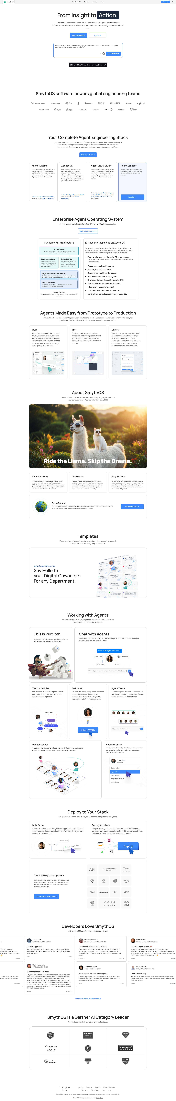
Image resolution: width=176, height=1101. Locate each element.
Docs (101, 2)
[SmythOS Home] (9, 2)
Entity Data (99, 1098)
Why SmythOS (76, 2)
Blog (109, 1090)
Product (86, 2)
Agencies (80, 1087)
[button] (103, 54)
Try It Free (165, 2)
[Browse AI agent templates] (117, 575)
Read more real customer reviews (88, 998)
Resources (85, 1090)
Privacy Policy (95, 1090)
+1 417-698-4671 (115, 1094)
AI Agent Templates (109, 1087)
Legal (103, 1090)
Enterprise (89, 1087)
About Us (97, 1087)
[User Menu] (172, 2)
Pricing (95, 2)
